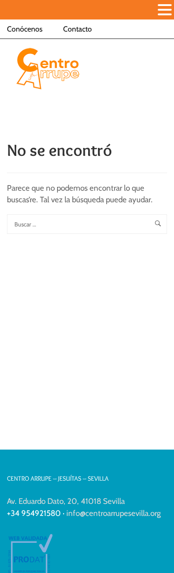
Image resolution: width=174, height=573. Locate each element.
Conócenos (25, 29)
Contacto (77, 29)
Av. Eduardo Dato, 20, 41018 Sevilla (66, 501)
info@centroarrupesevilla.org (113, 513)
